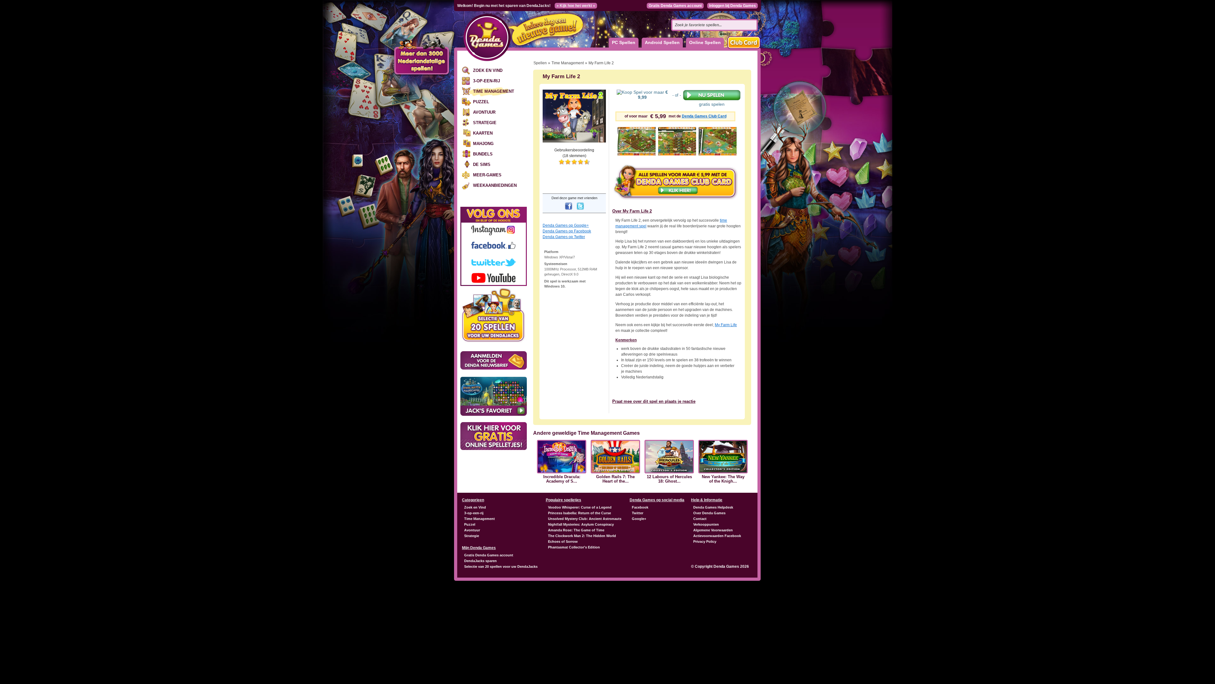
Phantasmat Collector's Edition (574, 547)
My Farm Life (726, 325)
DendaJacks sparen (480, 561)
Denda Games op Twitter (564, 237)
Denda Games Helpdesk (713, 507)
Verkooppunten (706, 524)
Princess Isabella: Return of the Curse (579, 513)
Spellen (540, 63)
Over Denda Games (709, 513)
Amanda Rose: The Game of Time (576, 530)
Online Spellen (705, 42)
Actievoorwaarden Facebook (717, 536)
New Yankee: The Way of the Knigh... (723, 479)
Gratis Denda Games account (675, 5)
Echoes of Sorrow (563, 541)
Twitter (637, 513)
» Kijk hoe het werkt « (576, 5)
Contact (700, 519)
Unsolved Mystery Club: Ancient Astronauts (584, 519)
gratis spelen (712, 104)
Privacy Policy (704, 541)
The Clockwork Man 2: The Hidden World (582, 536)
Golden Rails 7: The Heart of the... (615, 479)
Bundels (483, 154)
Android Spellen (662, 42)
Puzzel (481, 101)
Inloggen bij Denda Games (732, 5)
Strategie (484, 122)
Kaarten (483, 133)
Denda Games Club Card (704, 116)
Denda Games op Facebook (567, 231)
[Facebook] (568, 210)
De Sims (481, 164)
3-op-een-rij (486, 81)
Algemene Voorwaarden (713, 530)
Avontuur (484, 112)
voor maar (653, 95)
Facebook (640, 507)
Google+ (639, 519)
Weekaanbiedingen (495, 185)
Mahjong (483, 143)
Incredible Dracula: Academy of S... (561, 479)
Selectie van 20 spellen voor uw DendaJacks (501, 566)
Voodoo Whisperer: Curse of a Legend (580, 507)
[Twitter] (580, 210)
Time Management (493, 91)
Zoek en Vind (487, 70)
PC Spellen (623, 42)
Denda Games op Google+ (566, 225)
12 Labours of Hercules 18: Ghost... (669, 479)
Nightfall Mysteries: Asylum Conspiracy (581, 524)
